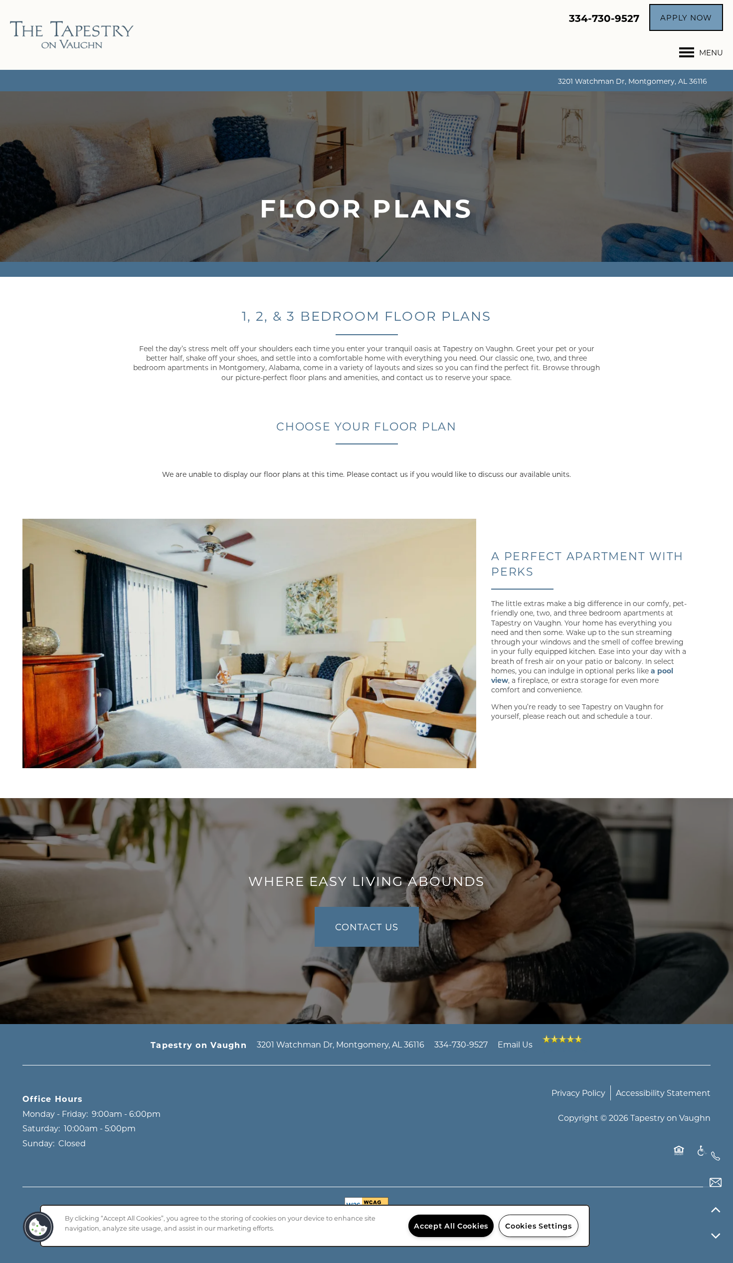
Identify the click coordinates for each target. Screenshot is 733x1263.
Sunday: (38, 1143)
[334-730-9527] (715, 1156)
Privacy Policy (578, 1092)
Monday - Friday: (55, 1113)
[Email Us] (715, 1182)
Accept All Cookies (451, 1226)
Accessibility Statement (663, 1092)
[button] (686, 17)
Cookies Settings (538, 1226)
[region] (315, 1226)
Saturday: (41, 1128)
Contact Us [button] (366, 927)
